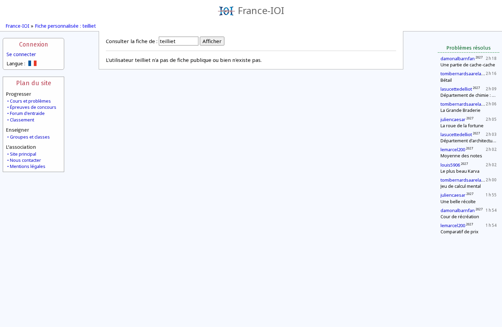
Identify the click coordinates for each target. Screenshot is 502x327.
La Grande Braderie (460, 110)
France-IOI (261, 10)
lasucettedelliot (456, 89)
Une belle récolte (458, 201)
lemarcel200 (453, 149)
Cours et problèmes (30, 101)
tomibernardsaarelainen (465, 73)
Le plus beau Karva (460, 171)
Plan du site (33, 83)
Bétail (446, 80)
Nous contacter (25, 160)
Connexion (33, 44)
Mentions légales (27, 166)
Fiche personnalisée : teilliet (65, 26)
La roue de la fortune (462, 125)
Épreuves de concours (33, 107)
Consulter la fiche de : (131, 41)
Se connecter (21, 54)
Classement (22, 120)
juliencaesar (453, 119)
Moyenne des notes (461, 156)
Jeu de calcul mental (461, 186)
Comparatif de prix (459, 231)
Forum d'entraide (27, 113)
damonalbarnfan (458, 58)
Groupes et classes (30, 137)
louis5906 (450, 165)
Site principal (23, 154)
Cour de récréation (460, 216)
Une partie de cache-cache (468, 65)
